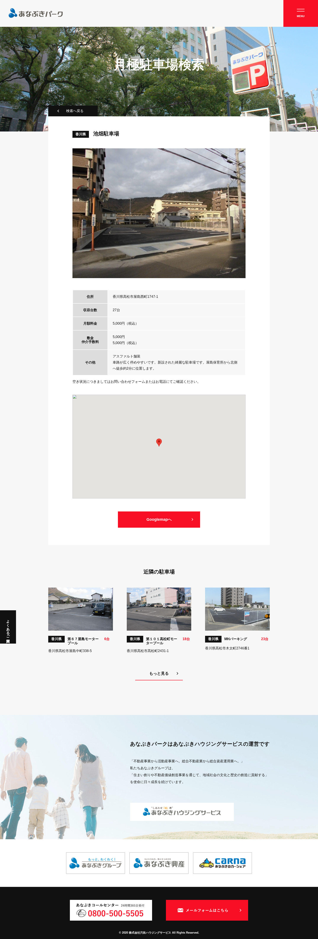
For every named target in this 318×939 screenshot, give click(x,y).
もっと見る (159, 673)
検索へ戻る (75, 111)
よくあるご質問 (8, 627)
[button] (159, 443)
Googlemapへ (159, 519)
